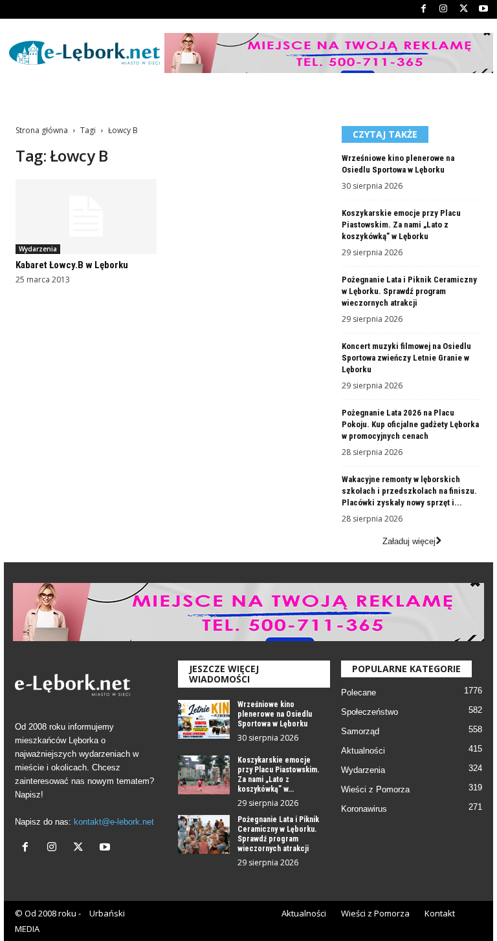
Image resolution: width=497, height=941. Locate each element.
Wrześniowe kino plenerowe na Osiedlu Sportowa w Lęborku (274, 714)
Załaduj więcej (409, 541)
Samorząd (360, 731)
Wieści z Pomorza (375, 789)
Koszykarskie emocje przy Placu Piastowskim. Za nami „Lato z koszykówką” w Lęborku (401, 224)
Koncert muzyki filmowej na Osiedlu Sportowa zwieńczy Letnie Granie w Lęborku (406, 357)
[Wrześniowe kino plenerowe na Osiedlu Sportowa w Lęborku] (204, 719)
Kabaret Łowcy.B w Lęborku (72, 265)
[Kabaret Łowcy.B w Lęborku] (86, 216)
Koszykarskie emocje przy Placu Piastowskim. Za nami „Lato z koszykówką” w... (278, 775)
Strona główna (42, 130)
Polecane (358, 692)
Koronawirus (364, 809)
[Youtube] (483, 9)
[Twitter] (463, 9)
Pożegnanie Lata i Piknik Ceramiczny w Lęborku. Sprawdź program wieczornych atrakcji (409, 291)
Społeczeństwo (369, 712)
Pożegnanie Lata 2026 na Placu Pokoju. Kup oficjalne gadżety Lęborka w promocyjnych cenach (410, 424)
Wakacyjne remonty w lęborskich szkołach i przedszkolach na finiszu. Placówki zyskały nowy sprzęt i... (409, 490)
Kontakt (440, 913)
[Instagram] (443, 9)
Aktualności (363, 751)
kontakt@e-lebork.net (114, 822)
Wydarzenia (38, 248)
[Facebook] (423, 9)
